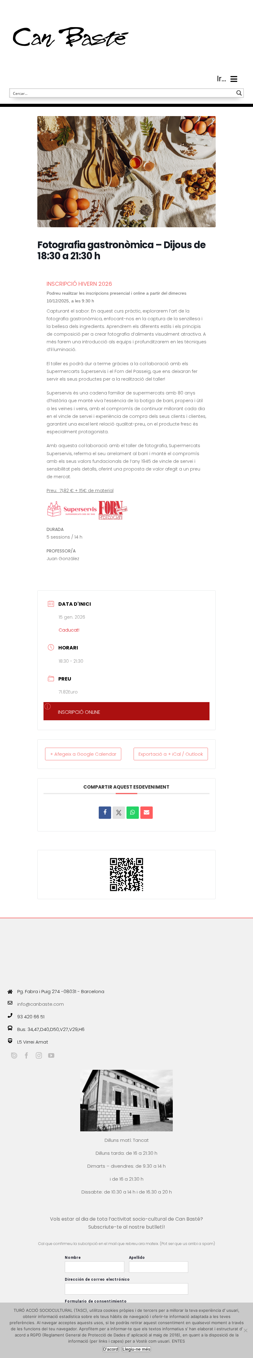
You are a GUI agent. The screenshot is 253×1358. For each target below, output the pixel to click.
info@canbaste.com (40, 1004)
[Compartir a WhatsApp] (132, 812)
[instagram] (39, 1056)
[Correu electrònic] (146, 812)
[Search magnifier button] (239, 93)
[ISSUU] (14, 1056)
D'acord (110, 1349)
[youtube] (51, 1056)
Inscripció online (79, 712)
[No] (245, 1330)
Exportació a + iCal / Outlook (171, 754)
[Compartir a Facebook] (105, 812)
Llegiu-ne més (136, 1349)
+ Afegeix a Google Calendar (83, 754)
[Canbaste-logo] (71, 10)
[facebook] (26, 1056)
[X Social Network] (119, 812)
